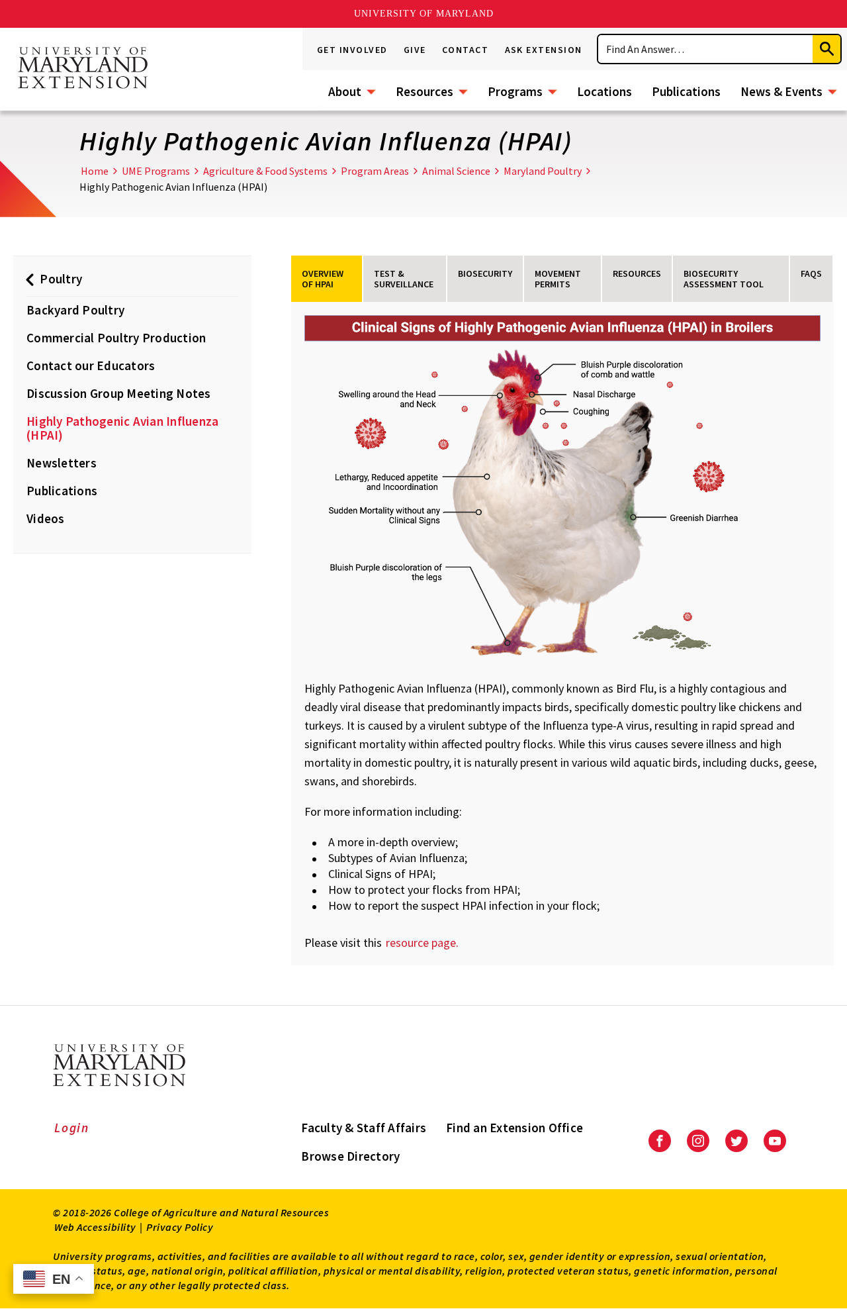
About (344, 91)
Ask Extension (544, 50)
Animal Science (456, 170)
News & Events (781, 91)
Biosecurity (485, 273)
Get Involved (352, 50)
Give (415, 50)
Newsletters (61, 463)
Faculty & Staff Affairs (363, 1128)
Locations (604, 91)
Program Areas (375, 170)
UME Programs (156, 170)
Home (95, 170)
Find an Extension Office (514, 1128)
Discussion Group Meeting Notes (118, 393)
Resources (424, 91)
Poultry (61, 279)
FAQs (811, 273)
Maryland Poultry (543, 170)
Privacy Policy (179, 1227)
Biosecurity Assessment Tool (724, 278)
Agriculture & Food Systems (265, 170)
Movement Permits (558, 278)
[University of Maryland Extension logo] (83, 69)
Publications (686, 91)
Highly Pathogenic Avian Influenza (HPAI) (122, 428)
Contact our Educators (90, 365)
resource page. (423, 942)
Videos (45, 518)
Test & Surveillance (403, 278)
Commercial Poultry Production (116, 338)
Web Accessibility (95, 1227)
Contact (465, 50)
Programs (515, 91)
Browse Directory (350, 1156)
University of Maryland (424, 14)
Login (71, 1128)
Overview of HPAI (322, 278)
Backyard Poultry (75, 310)
